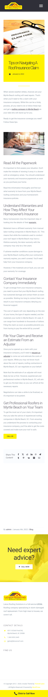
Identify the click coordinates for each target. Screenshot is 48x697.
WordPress (36, 687)
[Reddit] (27, 454)
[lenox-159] (24, 133)
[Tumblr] (18, 458)
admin (8, 529)
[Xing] (34, 458)
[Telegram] (40, 454)
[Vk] (29, 458)
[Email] (39, 458)
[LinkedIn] (31, 454)
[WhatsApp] (36, 454)
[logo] (13, 3)
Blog (31, 529)
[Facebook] (18, 454)
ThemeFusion (40, 684)
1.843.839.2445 (13, 637)
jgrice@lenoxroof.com (15, 641)
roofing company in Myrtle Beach (25, 109)
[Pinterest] (23, 458)
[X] (23, 454)
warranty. (32, 222)
